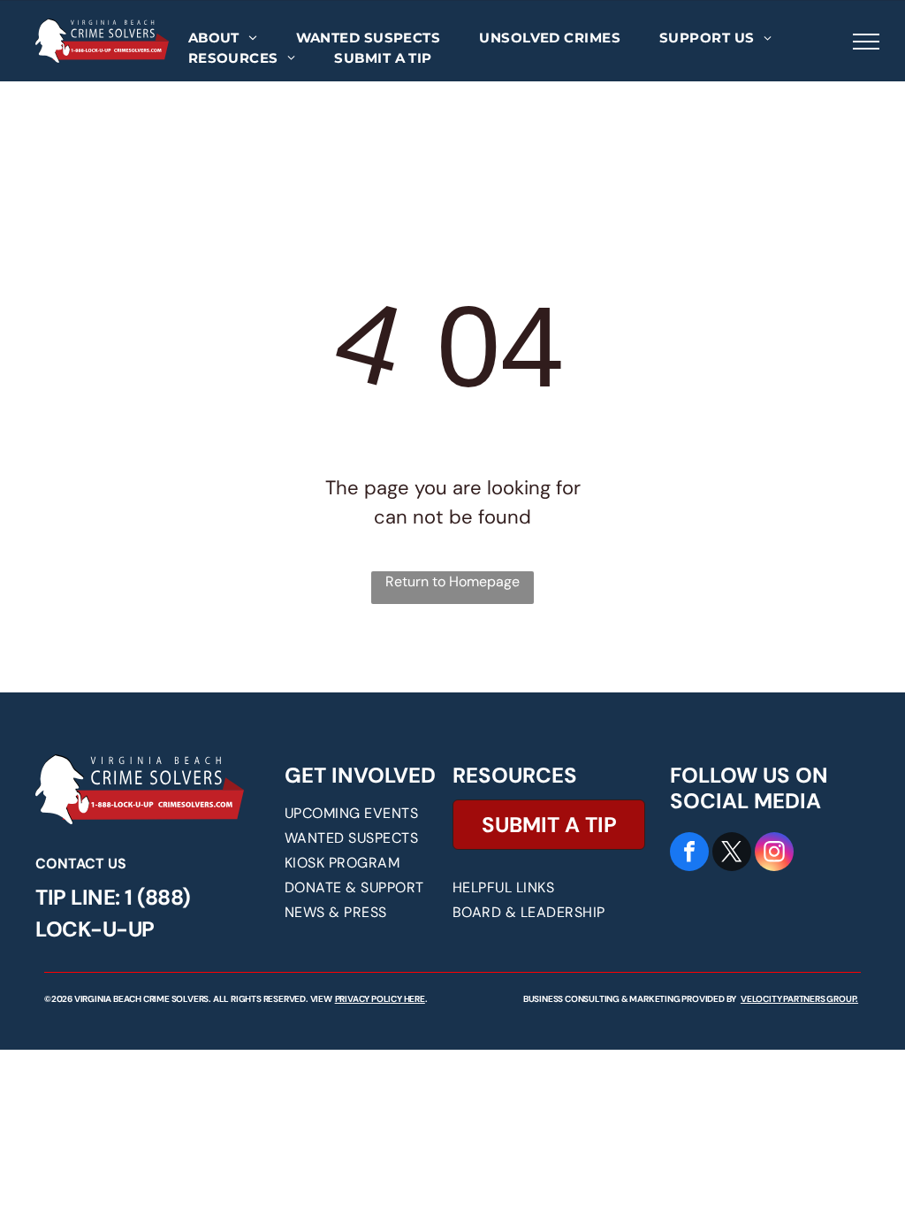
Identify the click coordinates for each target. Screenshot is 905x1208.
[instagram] (774, 853)
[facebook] (689, 853)
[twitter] (731, 853)
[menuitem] (223, 38)
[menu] (866, 42)
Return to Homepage (452, 581)
